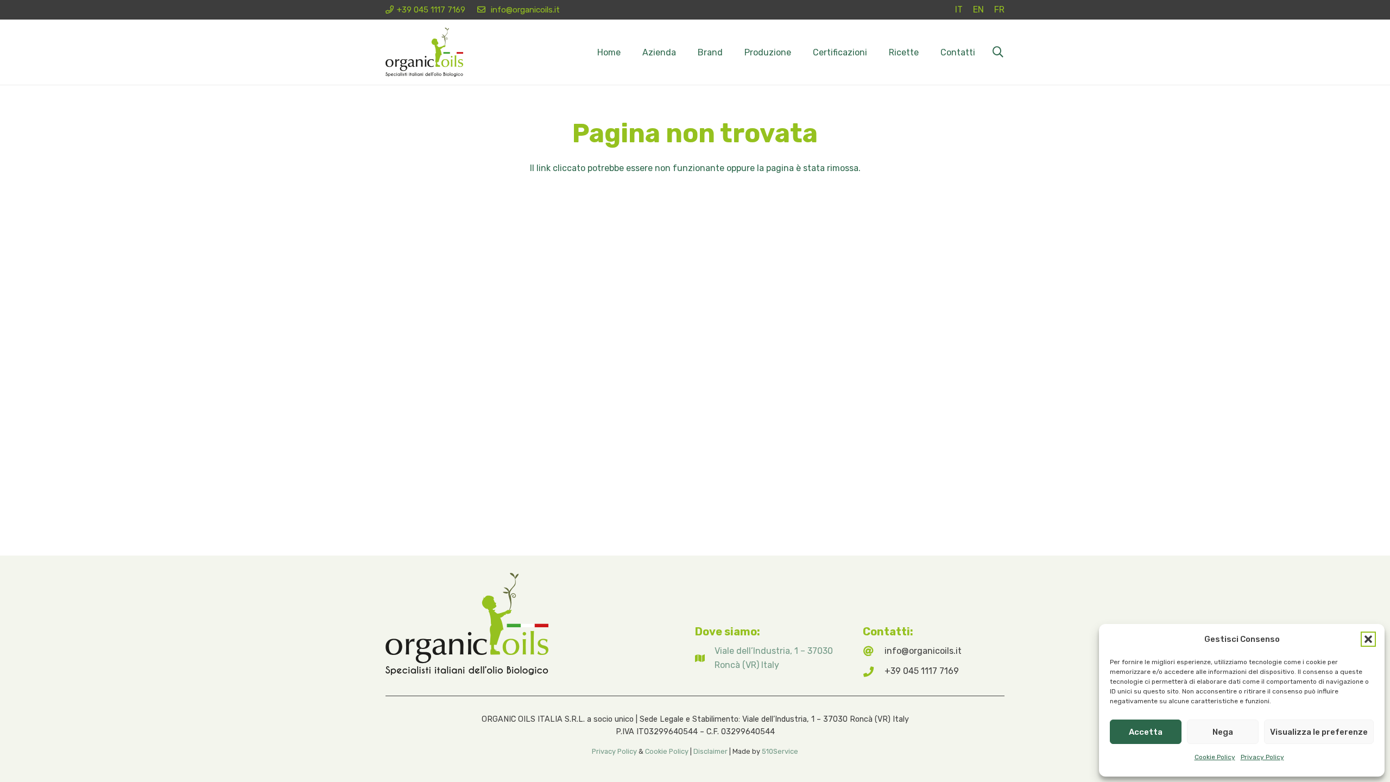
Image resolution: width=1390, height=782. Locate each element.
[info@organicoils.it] (873, 651)
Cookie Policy (1215, 757)
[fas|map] (705, 658)
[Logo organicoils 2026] (424, 52)
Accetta (1145, 732)
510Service (780, 751)
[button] (1368, 639)
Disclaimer (710, 751)
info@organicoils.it (923, 651)
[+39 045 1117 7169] (873, 671)
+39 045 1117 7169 (921, 671)
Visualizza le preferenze (1319, 732)
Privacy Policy (1262, 757)
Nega (1222, 732)
